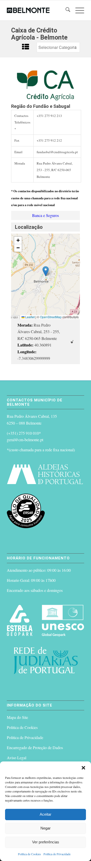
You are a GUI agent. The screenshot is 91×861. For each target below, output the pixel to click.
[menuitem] (65, 10)
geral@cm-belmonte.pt (25, 439)
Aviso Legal (16, 757)
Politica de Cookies (22, 727)
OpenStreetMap (51, 317)
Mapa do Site (17, 717)
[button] (83, 767)
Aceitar (45, 814)
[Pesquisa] (65, 10)
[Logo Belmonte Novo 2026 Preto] (38, 10)
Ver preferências (45, 842)
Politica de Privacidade (25, 737)
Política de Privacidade (57, 854)
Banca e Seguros (45, 215)
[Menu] (77, 10)
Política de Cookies (29, 854)
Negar (45, 828)
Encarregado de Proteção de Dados (35, 747)
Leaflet (30, 317)
